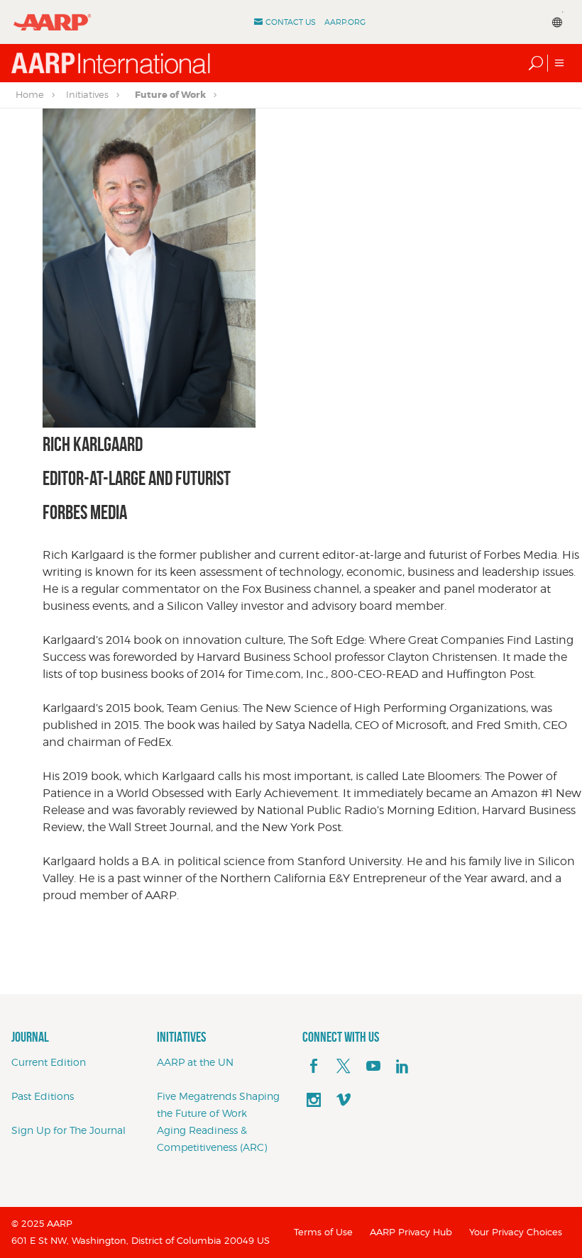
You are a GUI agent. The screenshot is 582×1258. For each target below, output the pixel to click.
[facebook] (313, 1066)
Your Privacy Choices (515, 1231)
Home (30, 94)
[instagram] (313, 1100)
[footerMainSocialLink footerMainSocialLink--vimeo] (343, 1100)
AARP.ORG (345, 22)
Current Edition (48, 1062)
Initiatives (87, 94)
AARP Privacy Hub (411, 1231)
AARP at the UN (195, 1062)
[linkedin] (402, 1066)
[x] (343, 1066)
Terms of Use (323, 1231)
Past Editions (42, 1096)
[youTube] (373, 1066)
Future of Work (170, 95)
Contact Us (290, 22)
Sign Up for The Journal (68, 1130)
